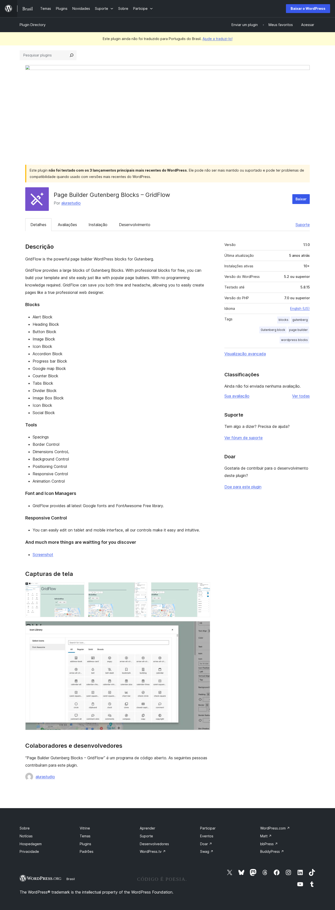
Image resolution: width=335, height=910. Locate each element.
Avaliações (67, 224)
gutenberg (300, 320)
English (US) (300, 308)
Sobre (25, 828)
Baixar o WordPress (308, 8)
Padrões (86, 851)
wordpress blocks (294, 340)
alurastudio (71, 203)
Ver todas (301, 396)
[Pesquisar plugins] (72, 55)
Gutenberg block (273, 330)
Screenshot (43, 554)
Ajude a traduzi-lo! (217, 39)
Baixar (301, 199)
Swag (206, 851)
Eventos (206, 836)
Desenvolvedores (154, 844)
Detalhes (38, 224)
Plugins (85, 844)
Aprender (147, 828)
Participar (208, 828)
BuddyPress (272, 851)
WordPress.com (275, 828)
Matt (266, 836)
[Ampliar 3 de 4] (203, 588)
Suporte (303, 224)
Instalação (98, 224)
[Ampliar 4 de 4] (203, 627)
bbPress (269, 844)
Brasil (70, 879)
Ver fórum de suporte (243, 437)
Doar (206, 844)
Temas (85, 836)
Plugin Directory (33, 25)
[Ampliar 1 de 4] (77, 588)
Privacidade (29, 851)
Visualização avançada (245, 353)
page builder (298, 330)
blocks (283, 320)
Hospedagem (31, 844)
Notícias (26, 836)
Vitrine (85, 828)
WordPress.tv (153, 851)
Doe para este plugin (242, 486)
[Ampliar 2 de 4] (140, 588)
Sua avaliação (236, 396)
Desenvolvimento (134, 224)
